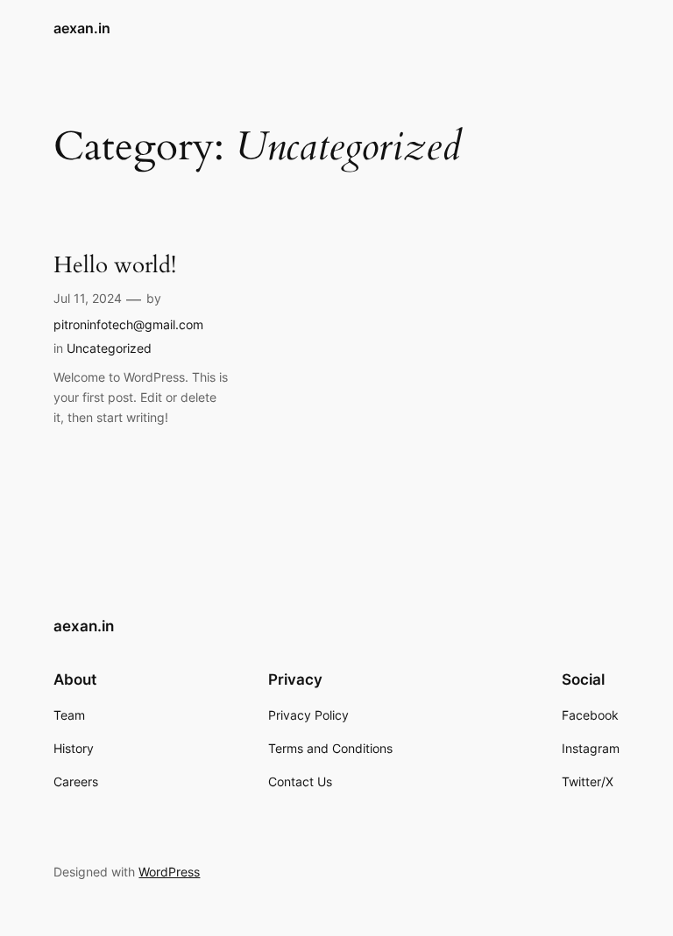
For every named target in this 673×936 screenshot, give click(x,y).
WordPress (169, 871)
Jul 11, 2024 (87, 298)
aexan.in (81, 28)
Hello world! (114, 265)
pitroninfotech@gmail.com (128, 324)
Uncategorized (109, 348)
